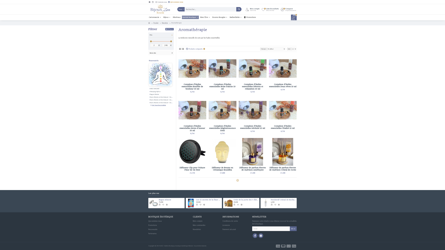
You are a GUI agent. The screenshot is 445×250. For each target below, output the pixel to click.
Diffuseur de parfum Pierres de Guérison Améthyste (252, 169)
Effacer (170, 29)
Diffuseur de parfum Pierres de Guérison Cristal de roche (282, 169)
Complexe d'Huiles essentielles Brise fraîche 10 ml (222, 86)
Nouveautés (154, 60)
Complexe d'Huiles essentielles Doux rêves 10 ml (282, 85)
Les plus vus (153, 193)
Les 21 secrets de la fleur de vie (208, 200)
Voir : (289, 49)
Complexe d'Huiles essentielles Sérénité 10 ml (252, 127)
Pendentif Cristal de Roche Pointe (283, 200)
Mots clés (153, 53)
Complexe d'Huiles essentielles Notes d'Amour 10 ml (192, 128)
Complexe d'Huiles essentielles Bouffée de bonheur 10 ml (192, 86)
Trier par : (263, 49)
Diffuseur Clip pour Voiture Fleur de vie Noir (192, 169)
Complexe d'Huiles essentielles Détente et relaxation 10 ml (252, 86)
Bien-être (165, 23)
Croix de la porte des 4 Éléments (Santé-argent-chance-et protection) (246, 200)
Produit (155, 23)
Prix (151, 35)
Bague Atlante (165, 200)
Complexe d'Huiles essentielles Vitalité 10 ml (283, 127)
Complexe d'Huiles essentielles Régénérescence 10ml (222, 128)
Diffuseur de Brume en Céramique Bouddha (222, 169)
